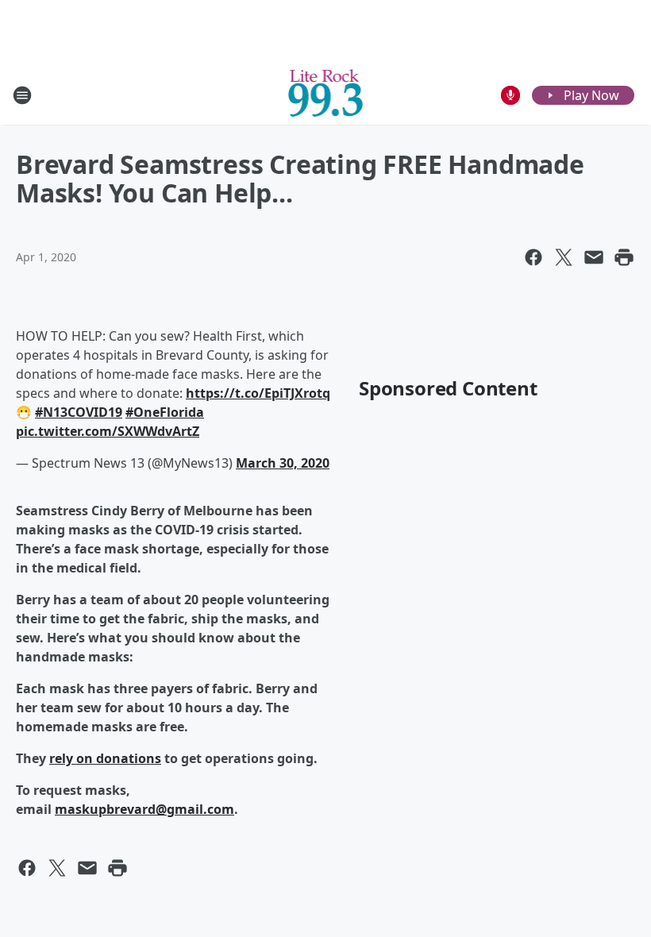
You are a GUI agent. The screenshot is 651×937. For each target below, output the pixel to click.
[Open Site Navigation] (22, 95)
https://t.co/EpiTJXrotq (258, 393)
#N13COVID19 (78, 412)
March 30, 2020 (282, 463)
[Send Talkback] (510, 95)
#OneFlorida (164, 412)
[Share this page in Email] (594, 257)
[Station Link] (326, 95)
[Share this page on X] (564, 257)
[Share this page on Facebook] (533, 257)
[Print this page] (624, 257)
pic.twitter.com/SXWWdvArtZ (107, 431)
